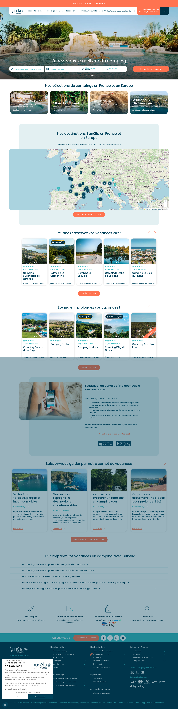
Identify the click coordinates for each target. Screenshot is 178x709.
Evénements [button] (98, 664)
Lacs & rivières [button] (58, 664)
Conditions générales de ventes (44, 703)
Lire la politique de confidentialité (16, 689)
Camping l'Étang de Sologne (114, 274)
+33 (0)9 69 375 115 (150, 12)
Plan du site (111, 703)
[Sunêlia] (18, 11)
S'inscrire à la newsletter (86, 638)
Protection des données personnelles (74, 703)
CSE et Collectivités (100, 682)
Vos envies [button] (97, 657)
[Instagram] (116, 638)
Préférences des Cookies (129, 703)
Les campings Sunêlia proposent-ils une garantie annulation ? (54, 564)
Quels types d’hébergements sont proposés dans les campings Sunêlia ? (60, 588)
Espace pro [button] (71, 11)
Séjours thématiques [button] (101, 661)
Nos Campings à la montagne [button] (65, 685)
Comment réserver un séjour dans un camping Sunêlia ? (51, 576)
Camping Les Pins (88, 347)
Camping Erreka (59, 344)
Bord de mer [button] (58, 657)
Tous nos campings (60, 651)
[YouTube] (123, 638)
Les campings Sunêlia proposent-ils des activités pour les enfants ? (57, 570)
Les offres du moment (101, 667)
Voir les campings (89, 293)
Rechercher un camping (150, 69)
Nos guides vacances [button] (101, 654)
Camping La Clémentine (57, 274)
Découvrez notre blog (101, 693)
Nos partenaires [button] (139, 661)
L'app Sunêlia (146, 703)
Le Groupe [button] (137, 651)
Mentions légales (98, 703)
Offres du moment (66, 103)
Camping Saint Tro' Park (143, 345)
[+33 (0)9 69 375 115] (140, 11)
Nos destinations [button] (35, 11)
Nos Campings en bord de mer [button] (65, 679)
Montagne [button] (57, 661)
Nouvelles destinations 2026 (64, 654)
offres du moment (95, 3)
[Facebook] (103, 638)
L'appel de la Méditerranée (142, 101)
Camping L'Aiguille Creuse (115, 349)
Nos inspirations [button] (54, 11)
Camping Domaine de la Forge (34, 349)
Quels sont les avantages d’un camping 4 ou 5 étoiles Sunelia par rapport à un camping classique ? (75, 582)
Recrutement (159, 703)
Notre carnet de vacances (103, 651)
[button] (5, 705)
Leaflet (147, 209)
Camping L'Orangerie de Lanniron (31, 276)
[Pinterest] (110, 638)
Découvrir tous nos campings (89, 214)
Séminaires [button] (97, 679)
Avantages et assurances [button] (143, 657)
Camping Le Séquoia (84, 274)
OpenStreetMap (156, 209)
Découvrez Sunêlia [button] (89, 11)
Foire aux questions (21, 703)
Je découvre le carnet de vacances (89, 539)
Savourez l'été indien (27, 101)
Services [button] (136, 654)
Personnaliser (15, 697)
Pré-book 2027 (103, 101)
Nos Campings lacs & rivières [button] (64, 682)
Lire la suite (18, 528)
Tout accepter (40, 697)
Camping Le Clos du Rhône (142, 274)
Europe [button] (55, 667)
